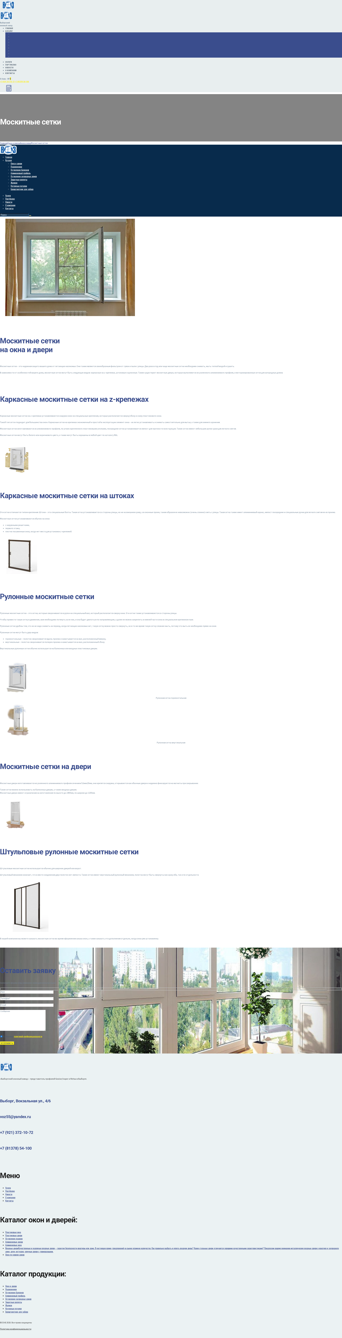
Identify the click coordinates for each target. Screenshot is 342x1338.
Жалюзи (8, 1305)
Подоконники (11, 1289)
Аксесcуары (25, 143)
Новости (8, 1194)
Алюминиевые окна (13, 1245)
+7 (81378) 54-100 (22, 81)
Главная (3, 143)
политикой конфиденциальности (28, 1036)
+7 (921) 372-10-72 (7, 81)
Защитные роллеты (13, 1302)
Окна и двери (13, 143)
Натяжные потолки (13, 1308)
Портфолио (10, 1191)
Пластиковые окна (13, 1232)
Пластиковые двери (13, 1235)
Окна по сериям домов (14, 1254)
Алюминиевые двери (14, 1241)
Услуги (8, 1187)
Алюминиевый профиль (15, 1295)
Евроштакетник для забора (16, 1311)
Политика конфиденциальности (15, 1329)
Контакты (9, 1200)
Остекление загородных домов (18, 1299)
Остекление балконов (14, 1292)
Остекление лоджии (14, 1238)
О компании (10, 1197)
